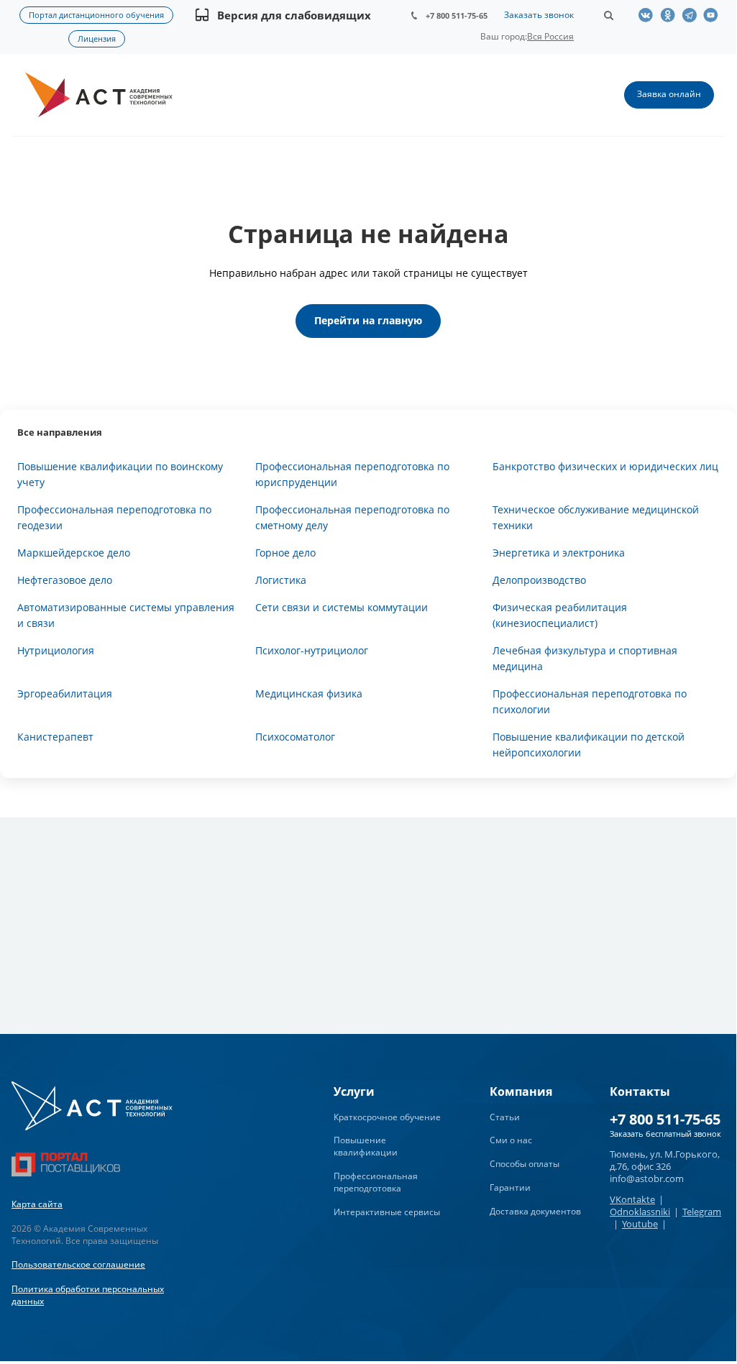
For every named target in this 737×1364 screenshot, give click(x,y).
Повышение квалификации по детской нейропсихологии (589, 744)
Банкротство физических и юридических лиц (605, 466)
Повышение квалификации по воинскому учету (120, 474)
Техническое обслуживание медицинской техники (596, 517)
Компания (521, 1091)
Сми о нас (511, 1140)
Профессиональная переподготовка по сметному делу (352, 517)
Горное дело (285, 552)
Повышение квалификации (366, 1146)
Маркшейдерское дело (73, 552)
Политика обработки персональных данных (88, 1295)
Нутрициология (55, 650)
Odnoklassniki (640, 1211)
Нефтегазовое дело (64, 580)
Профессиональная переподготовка (376, 1182)
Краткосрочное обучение (387, 1117)
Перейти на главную (368, 320)
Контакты (640, 1091)
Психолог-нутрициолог (311, 650)
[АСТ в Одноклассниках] (671, 15)
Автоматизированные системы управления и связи (125, 615)
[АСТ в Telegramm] (692, 15)
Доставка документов (535, 1211)
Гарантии (510, 1187)
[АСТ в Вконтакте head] (649, 15)
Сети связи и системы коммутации (341, 607)
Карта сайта (37, 1204)
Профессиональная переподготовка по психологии (590, 701)
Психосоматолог (295, 736)
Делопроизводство (539, 580)
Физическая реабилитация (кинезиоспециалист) (560, 615)
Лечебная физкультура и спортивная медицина (585, 658)
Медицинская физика (308, 693)
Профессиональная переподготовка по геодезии (114, 517)
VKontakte (632, 1199)
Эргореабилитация (64, 693)
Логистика (280, 580)
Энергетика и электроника (559, 552)
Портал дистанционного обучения (96, 14)
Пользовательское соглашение (78, 1264)
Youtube (640, 1223)
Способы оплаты (524, 1164)
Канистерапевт (55, 736)
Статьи (505, 1117)
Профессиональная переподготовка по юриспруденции (352, 474)
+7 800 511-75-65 (456, 15)
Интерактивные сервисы (387, 1212)
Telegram (701, 1211)
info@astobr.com (647, 1178)
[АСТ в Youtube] (714, 15)
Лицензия (97, 38)
